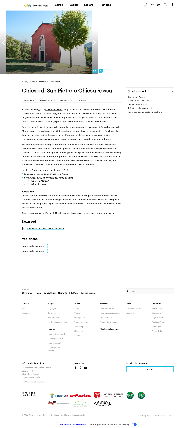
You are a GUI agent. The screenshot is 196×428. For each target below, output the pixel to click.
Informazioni (138, 91)
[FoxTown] (58, 403)
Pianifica (105, 4)
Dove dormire (106, 317)
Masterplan (157, 326)
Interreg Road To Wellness (55, 349)
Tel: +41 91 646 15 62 (137, 104)
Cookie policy (159, 415)
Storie (24, 308)
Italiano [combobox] (131, 291)
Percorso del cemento (33, 246)
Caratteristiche (47, 100)
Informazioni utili (107, 308)
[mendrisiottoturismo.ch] (35, 5)
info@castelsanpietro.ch (140, 108)
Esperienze (26, 313)
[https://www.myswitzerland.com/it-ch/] (80, 395)
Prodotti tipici (79, 326)
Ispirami (25, 303)
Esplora (88, 4)
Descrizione (29, 100)
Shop (145, 6)
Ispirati (59, 4)
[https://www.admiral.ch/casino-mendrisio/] (102, 403)
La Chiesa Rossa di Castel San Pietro (45, 228)
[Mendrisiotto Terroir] (80, 403)
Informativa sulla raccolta (72, 424)
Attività (77, 313)
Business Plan (158, 322)
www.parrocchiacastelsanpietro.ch (145, 111)
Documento (66, 100)
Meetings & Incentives (109, 329)
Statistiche (156, 313)
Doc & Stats (49, 293)
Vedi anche (81, 100)
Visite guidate (80, 317)
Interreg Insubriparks (57, 334)
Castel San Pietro (53, 109)
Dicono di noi (131, 313)
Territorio (52, 313)
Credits (171, 415)
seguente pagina (106, 213)
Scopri (74, 4)
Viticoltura (78, 331)
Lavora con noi (88, 293)
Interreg (51, 329)
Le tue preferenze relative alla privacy (109, 424)
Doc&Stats (156, 303)
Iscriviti (150, 369)
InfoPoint (73, 293)
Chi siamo (27, 293)
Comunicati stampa (134, 308)
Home (24, 81)
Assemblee (157, 308)
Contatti (62, 293)
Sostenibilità (157, 331)
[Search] (165, 4)
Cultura (77, 335)
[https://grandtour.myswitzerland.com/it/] (97, 395)
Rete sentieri (53, 317)
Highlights (52, 308)
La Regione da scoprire (58, 322)
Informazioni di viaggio (110, 313)
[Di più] (172, 4)
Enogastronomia (81, 322)
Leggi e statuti (158, 317)
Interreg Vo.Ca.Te (55, 338)
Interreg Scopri (54, 343)
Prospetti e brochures (109, 322)
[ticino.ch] (58, 395)
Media (38, 293)
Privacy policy (144, 415)
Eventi (76, 308)
